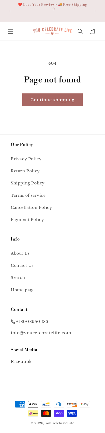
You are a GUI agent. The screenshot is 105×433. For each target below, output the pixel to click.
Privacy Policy (26, 159)
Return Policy (25, 171)
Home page (22, 290)
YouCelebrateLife (59, 423)
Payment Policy (27, 219)
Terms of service (28, 195)
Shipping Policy (28, 183)
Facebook (21, 361)
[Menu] (11, 31)
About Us (20, 253)
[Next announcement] (95, 11)
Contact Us (22, 265)
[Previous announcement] (10, 11)
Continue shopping (52, 99)
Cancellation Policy (31, 207)
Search (18, 277)
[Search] (80, 31)
